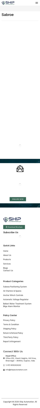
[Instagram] (8, 237)
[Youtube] (17, 237)
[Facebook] (4, 237)
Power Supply (6, 44)
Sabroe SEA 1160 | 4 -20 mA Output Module (30, 49)
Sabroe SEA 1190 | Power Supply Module (9, 49)
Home (4, 9)
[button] (36, 3)
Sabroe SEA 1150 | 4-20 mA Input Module (9, 80)
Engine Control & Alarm (29, 75)
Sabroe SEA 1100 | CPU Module (9, 110)
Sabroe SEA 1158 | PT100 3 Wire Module (29, 80)
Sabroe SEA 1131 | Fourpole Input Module (29, 110)
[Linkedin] (13, 237)
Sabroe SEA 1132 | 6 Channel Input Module (10, 139)
